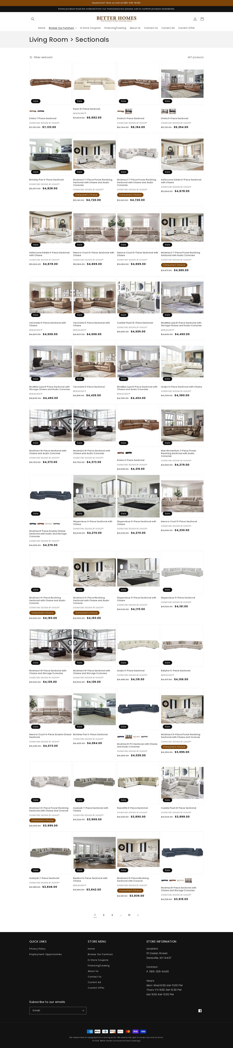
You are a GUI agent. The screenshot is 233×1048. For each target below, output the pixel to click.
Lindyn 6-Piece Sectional (131, 670)
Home (91, 948)
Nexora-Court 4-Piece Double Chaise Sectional (50, 736)
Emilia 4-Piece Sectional (130, 460)
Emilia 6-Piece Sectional (130, 118)
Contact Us (94, 976)
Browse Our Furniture (100, 954)
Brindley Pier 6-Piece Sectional (46, 180)
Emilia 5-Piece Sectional (174, 118)
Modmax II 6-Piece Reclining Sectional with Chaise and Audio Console (47, 600)
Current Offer (96, 987)
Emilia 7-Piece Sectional (42, 118)
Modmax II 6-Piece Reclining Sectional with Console (133, 879)
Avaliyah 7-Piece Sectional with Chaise (90, 809)
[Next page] (137, 915)
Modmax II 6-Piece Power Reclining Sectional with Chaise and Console (180, 736)
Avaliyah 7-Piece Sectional (44, 878)
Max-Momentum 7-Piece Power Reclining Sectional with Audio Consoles (178, 453)
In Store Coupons (98, 960)
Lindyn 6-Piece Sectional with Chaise (181, 387)
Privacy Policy (37, 948)
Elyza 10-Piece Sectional (86, 109)
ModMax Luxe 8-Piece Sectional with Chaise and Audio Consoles (137, 388)
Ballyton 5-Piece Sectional (176, 670)
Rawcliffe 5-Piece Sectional (132, 808)
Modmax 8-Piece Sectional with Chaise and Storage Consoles (178, 889)
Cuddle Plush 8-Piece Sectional (178, 808)
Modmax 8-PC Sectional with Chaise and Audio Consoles (137, 745)
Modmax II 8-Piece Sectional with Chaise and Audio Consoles (47, 452)
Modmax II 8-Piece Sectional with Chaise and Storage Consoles (47, 672)
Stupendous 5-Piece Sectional (178, 597)
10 (129, 915)
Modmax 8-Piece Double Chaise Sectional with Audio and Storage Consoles (48, 534)
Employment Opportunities (45, 954)
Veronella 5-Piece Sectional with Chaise (47, 324)
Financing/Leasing (98, 965)
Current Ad (94, 982)
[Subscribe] (82, 1010)
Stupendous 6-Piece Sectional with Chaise (92, 523)
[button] (32, 19)
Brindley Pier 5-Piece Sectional (90, 734)
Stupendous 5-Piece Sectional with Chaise (136, 599)
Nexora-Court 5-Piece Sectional (179, 521)
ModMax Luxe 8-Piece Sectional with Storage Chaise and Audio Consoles (181, 324)
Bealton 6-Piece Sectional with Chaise (90, 879)
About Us (93, 971)
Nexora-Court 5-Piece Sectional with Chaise (93, 254)
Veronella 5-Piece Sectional (89, 387)
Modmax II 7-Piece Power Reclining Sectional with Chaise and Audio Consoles (92, 183)
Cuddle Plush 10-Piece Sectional (135, 323)
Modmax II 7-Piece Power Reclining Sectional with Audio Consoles (180, 254)
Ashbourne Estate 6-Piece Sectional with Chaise (181, 181)
